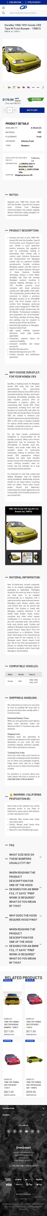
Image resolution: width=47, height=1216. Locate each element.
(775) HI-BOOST (34, 2)
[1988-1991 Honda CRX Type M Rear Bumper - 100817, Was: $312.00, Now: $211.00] (12, 999)
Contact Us (23, 1209)
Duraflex (10, 25)
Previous (4, 87)
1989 (36, 680)
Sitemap (23, 1199)
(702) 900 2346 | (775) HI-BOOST (24, 1166)
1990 (31, 683)
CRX (20, 681)
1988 (31, 680)
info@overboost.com (11, 1204)
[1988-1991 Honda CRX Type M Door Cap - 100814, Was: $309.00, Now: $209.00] (34, 1059)
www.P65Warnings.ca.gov (28, 830)
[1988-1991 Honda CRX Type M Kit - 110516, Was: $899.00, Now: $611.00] (34, 999)
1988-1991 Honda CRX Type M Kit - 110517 (11, 1085)
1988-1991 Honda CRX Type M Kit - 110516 (33, 1025)
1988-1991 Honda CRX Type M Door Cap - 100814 (33, 1085)
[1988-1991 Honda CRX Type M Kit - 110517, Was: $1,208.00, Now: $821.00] (12, 1059)
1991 (36, 683)
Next (43, 87)
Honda (10, 681)
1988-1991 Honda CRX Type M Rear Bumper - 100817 (11, 1025)
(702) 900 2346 (15, 2)
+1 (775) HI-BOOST (19, 1207)
